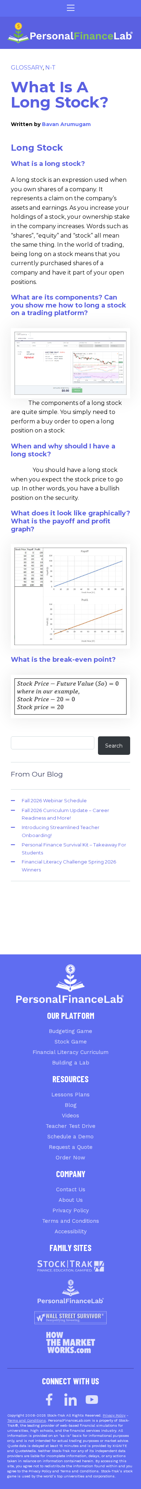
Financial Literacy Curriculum (70, 1052)
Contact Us (70, 1189)
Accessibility (71, 1231)
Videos (70, 1115)
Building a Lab (70, 1062)
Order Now (70, 1157)
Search (114, 746)
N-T (50, 67)
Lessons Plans (70, 1094)
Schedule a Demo (70, 1136)
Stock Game (71, 1041)
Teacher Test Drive (70, 1126)
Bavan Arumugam (66, 124)
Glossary (27, 67)
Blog (71, 1105)
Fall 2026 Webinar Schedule (54, 800)
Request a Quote (71, 1147)
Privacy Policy (70, 1210)
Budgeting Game (70, 1031)
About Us (71, 1200)
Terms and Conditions (70, 1221)
